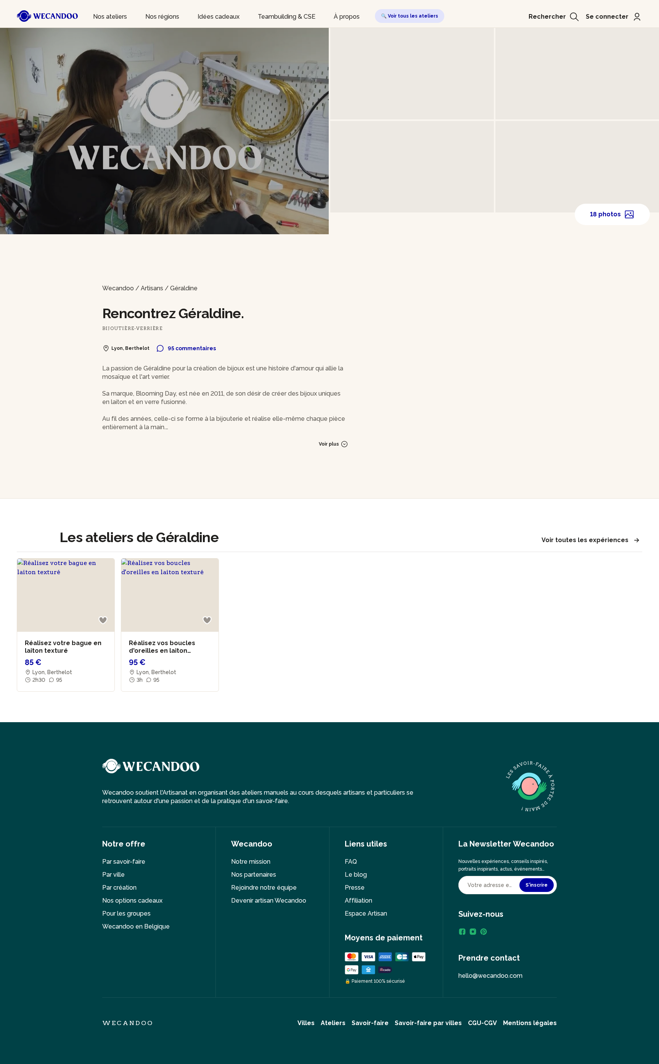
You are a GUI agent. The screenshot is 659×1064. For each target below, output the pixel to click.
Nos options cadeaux (132, 900)
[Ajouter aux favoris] (103, 620)
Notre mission (250, 861)
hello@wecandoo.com (490, 975)
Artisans (152, 288)
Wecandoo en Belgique (136, 926)
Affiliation (358, 900)
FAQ (351, 861)
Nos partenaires (253, 874)
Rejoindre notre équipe (264, 887)
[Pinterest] (483, 931)
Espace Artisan (366, 913)
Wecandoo (118, 288)
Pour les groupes (126, 913)
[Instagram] (473, 931)
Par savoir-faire (123, 861)
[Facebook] (462, 931)
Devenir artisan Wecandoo (268, 900)
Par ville (113, 874)
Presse (355, 887)
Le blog (356, 874)
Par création (119, 887)
